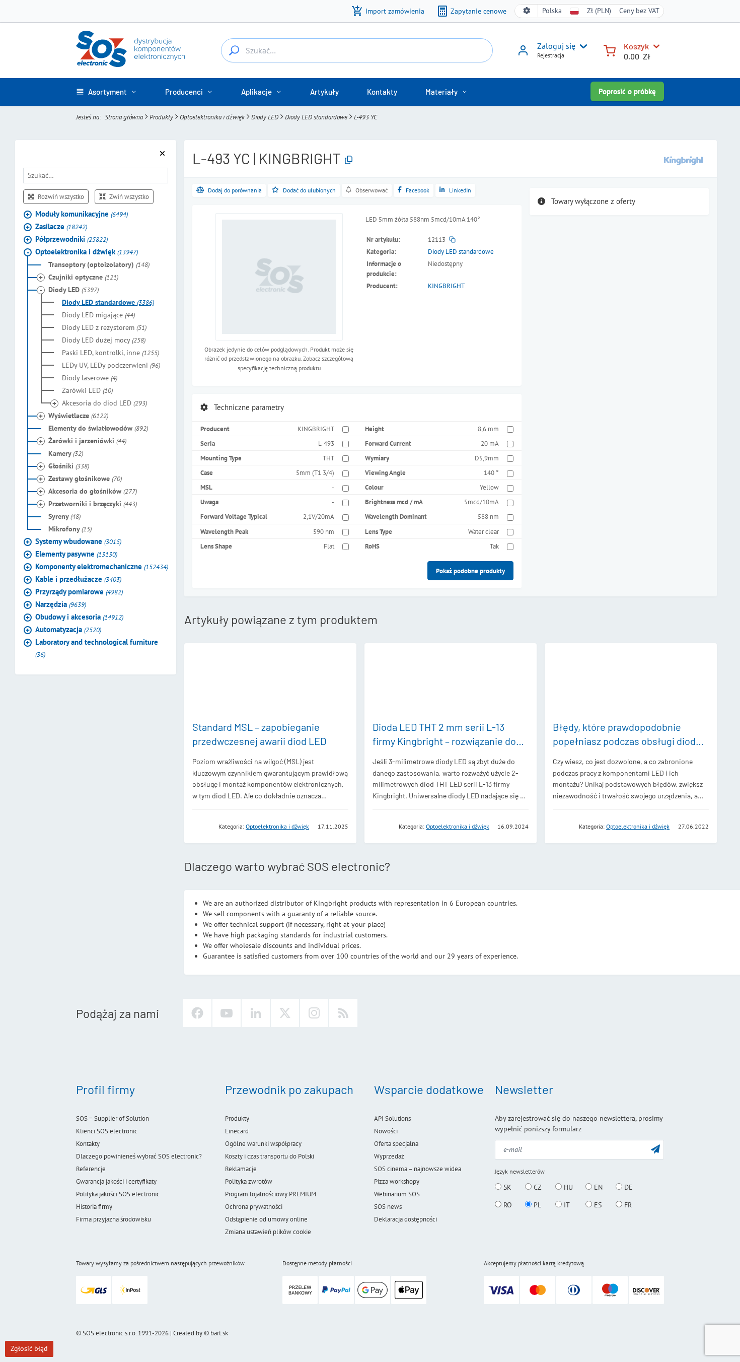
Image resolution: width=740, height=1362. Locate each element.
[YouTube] (226, 1013)
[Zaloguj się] (523, 53)
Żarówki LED (87, 390)
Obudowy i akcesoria (79, 617)
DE (627, 1187)
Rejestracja (550, 55)
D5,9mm (487, 457)
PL (536, 1204)
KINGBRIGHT (446, 285)
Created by (187, 1333)
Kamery (65, 453)
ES (597, 1204)
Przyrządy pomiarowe (79, 591)
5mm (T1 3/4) (315, 472)
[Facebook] (197, 1013)
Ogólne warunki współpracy (263, 1143)
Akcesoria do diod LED (104, 402)
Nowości (386, 1131)
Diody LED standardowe (316, 116)
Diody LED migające (98, 314)
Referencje (91, 1169)
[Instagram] (314, 1013)
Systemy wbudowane (78, 541)
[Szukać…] (234, 50)
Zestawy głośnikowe (85, 478)
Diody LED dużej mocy (103, 340)
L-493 (326, 443)
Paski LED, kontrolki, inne (110, 352)
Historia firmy (94, 1206)
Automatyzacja (68, 629)
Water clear (483, 531)
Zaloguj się (556, 46)
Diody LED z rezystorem (104, 327)
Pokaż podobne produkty (470, 570)
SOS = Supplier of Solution (112, 1118)
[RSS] (343, 1013)
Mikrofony (70, 528)
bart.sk (219, 1333)
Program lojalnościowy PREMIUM (270, 1194)
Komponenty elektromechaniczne (101, 566)
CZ (537, 1187)
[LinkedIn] (256, 1013)
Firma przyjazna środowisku (113, 1219)
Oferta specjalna (396, 1143)
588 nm (488, 516)
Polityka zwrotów (248, 1181)
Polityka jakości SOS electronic (118, 1194)
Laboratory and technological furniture (96, 648)
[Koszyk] (610, 49)
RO (506, 1204)
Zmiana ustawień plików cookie (268, 1232)
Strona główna (124, 116)
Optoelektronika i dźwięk (212, 116)
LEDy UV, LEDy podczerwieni (111, 365)
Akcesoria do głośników (92, 491)
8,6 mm (488, 428)
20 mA (490, 443)
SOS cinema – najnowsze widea (417, 1169)
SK (506, 1187)
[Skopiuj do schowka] (348, 160)
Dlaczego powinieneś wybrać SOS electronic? (139, 1156)
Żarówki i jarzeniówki (87, 440)
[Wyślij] (655, 1148)
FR (627, 1204)
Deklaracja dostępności (405, 1219)
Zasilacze (61, 226)
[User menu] (581, 46)
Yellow (489, 487)
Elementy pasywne (76, 554)
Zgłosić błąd (29, 1348)
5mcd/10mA (481, 501)
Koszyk (636, 46)
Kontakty (88, 1143)
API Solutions (392, 1118)
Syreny (64, 516)
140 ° (491, 472)
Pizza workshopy (396, 1181)
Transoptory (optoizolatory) (99, 264)
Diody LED (264, 116)
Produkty (161, 116)
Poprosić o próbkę (627, 91)
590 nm (323, 531)
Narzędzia (60, 604)
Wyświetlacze (78, 415)
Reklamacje (241, 1169)
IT (566, 1204)
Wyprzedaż (389, 1156)
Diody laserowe (89, 377)
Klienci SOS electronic (106, 1131)
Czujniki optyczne (83, 277)
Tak (494, 546)
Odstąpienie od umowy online (266, 1219)
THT (328, 457)
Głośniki (68, 465)
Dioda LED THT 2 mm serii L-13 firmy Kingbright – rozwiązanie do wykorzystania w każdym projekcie (447, 741)
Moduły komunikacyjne (81, 214)
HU (567, 1187)
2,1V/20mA (318, 516)
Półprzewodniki (71, 239)
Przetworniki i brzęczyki (92, 503)
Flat (329, 546)
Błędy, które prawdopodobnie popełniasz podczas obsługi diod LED (624, 741)
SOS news (388, 1206)
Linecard (237, 1131)
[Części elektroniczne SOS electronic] (130, 49)
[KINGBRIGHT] (683, 159)
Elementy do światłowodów (98, 428)
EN (597, 1187)
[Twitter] (285, 1013)
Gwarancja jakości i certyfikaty (116, 1181)
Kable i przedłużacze (78, 579)
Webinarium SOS (397, 1194)
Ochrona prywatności (253, 1206)
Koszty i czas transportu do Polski (269, 1156)
